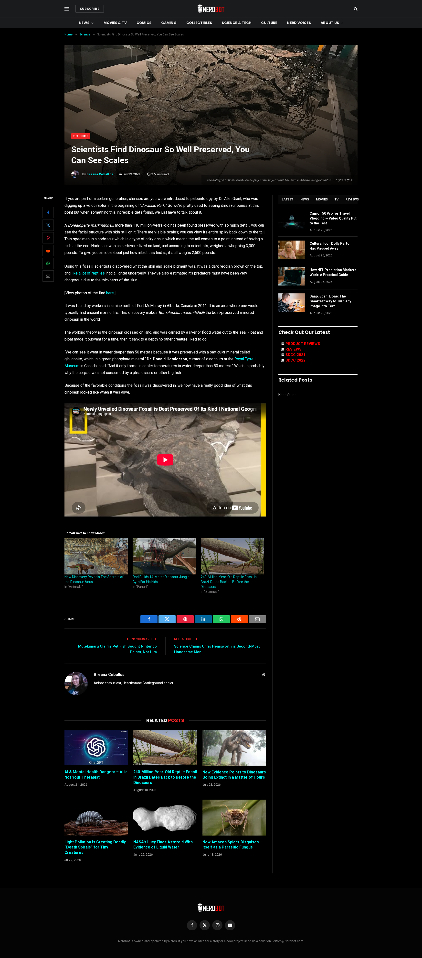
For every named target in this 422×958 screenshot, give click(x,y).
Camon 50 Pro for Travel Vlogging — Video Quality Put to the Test (333, 218)
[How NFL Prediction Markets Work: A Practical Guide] (291, 276)
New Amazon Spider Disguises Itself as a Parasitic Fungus (230, 845)
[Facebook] (48, 212)
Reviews (352, 199)
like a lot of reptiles (88, 273)
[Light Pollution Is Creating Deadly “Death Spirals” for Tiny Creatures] (96, 817)
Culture (269, 22)
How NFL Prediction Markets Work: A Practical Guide (333, 272)
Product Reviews (302, 343)
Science (80, 136)
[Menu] (66, 8)
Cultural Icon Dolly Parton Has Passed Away (330, 246)
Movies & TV (115, 22)
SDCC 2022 (295, 360)
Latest (288, 199)
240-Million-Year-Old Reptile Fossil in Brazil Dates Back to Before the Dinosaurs (229, 582)
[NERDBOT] (211, 8)
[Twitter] (48, 225)
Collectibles (199, 22)
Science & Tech (236, 22)
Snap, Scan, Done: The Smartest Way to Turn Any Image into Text (330, 301)
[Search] (355, 8)
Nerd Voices (299, 22)
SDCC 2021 (295, 354)
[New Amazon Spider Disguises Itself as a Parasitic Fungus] (234, 817)
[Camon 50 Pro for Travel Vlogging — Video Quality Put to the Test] (291, 219)
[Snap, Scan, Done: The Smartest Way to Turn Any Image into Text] (291, 302)
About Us (330, 22)
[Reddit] (48, 250)
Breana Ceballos (99, 174)
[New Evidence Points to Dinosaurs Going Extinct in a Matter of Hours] (234, 747)
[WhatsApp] (48, 263)
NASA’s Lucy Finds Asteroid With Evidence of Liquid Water (163, 845)
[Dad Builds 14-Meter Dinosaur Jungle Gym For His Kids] (164, 556)
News (84, 22)
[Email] (48, 276)
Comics (144, 22)
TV (337, 199)
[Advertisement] (211, 96)
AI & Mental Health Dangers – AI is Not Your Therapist (95, 775)
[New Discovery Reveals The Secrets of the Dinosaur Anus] (96, 556)
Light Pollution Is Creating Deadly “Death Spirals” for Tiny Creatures (95, 847)
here (110, 293)
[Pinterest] (48, 237)
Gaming (169, 22)
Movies (322, 199)
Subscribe (89, 9)
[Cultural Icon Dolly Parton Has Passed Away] (291, 250)
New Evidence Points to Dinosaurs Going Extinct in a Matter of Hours (234, 775)
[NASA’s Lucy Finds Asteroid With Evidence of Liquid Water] (165, 817)
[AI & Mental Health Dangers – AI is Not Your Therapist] (96, 747)
